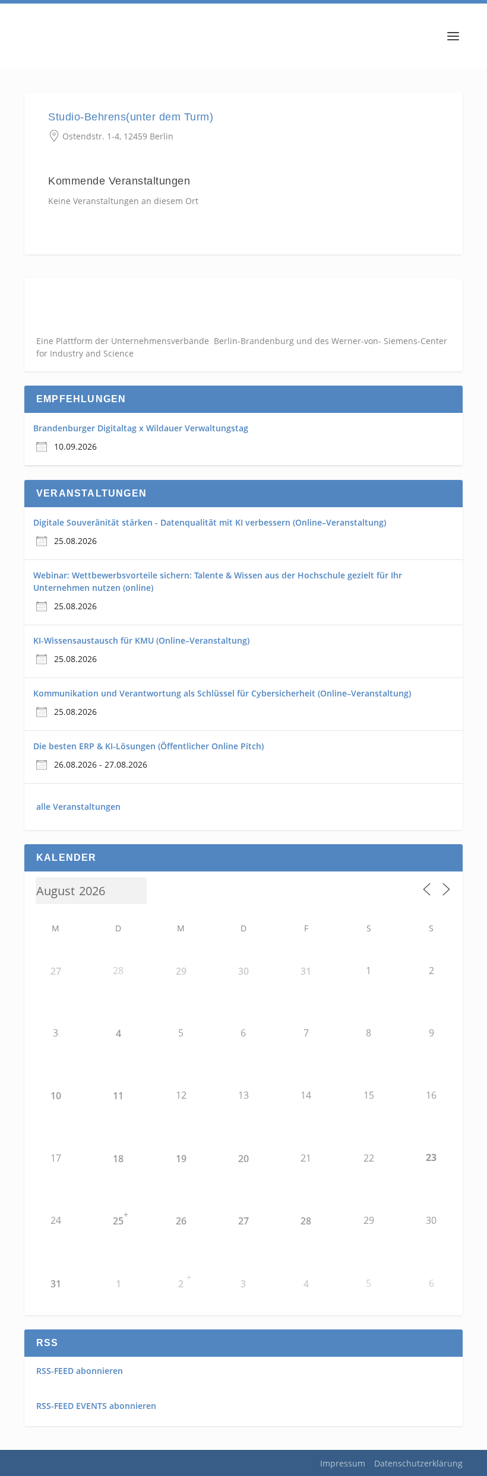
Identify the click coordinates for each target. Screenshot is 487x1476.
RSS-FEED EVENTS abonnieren (96, 1405)
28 (306, 1220)
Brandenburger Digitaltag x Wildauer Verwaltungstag (140, 428)
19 (181, 1158)
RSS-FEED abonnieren (79, 1370)
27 (55, 971)
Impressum (342, 1463)
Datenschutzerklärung (418, 1463)
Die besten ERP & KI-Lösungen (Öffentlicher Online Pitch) (148, 746)
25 (118, 1220)
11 (118, 1095)
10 (55, 1095)
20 (243, 1158)
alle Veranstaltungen (78, 806)
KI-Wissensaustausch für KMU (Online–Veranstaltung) (141, 640)
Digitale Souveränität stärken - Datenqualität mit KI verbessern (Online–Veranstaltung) (209, 522)
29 (181, 971)
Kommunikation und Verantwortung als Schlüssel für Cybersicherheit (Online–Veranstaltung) (222, 693)
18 (118, 1158)
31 (306, 971)
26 (181, 1220)
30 (243, 971)
